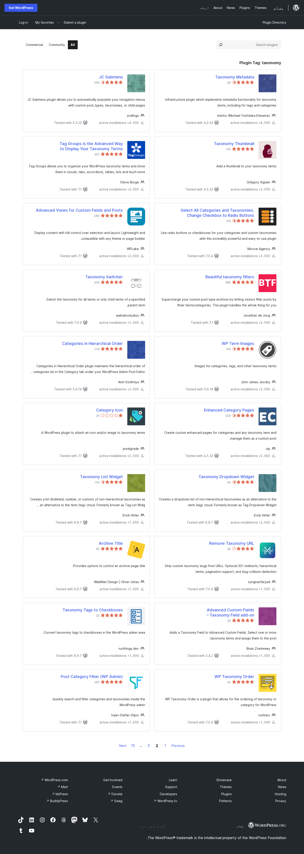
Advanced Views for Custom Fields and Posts (79, 210)
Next (122, 746)
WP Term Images (238, 343)
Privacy (280, 801)
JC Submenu (111, 77)
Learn (173, 780)
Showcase (224, 780)
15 (133, 745)
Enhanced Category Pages (229, 410)
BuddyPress (57, 801)
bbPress (60, 794)
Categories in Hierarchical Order (92, 343)
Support (171, 787)
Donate (115, 794)
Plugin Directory (274, 22)
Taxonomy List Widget (101, 476)
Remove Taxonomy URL (231, 543)
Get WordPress (21, 8)
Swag (116, 801)
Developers (168, 794)
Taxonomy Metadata (234, 77)
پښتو (240, 826)
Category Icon (109, 410)
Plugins (226, 794)
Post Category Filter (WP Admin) (92, 676)
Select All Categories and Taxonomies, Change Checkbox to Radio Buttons (217, 213)
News (282, 787)
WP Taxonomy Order (234, 676)
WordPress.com (54, 780)
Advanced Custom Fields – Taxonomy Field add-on (230, 612)
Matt (62, 787)
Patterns (225, 801)
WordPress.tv (165, 801)
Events (117, 787)
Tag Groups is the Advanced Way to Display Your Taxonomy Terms (91, 146)
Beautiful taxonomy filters (229, 276)
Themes (226, 787)
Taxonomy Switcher (104, 276)
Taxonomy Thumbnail (234, 143)
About (281, 780)
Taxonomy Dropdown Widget (226, 476)
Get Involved (112, 780)
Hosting (280, 794)
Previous (178, 746)
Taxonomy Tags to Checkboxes (93, 610)
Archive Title (111, 543)
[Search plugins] (220, 44)
